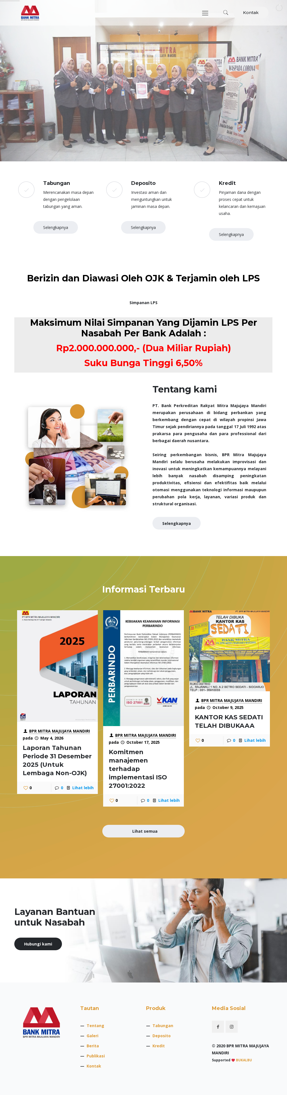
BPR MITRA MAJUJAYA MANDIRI (59, 731)
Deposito (161, 1035)
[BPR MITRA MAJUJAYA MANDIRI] (30, 12)
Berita (93, 1045)
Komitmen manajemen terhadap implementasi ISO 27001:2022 (138, 768)
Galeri (92, 1035)
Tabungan (162, 1025)
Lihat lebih (83, 787)
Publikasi (96, 1056)
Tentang (95, 1025)
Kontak (251, 12)
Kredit (158, 1045)
